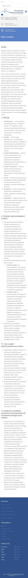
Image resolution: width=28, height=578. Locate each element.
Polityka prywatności (6, 504)
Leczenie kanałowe (5, 528)
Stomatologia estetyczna (7, 531)
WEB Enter (16, 575)
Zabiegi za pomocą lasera (7, 508)
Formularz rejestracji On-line (8, 511)
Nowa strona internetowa (7, 517)
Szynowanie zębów (5, 538)
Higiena (3, 526)
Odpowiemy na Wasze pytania (8, 514)
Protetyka (3, 536)
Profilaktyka (4, 533)
